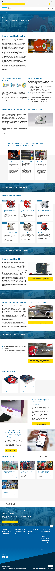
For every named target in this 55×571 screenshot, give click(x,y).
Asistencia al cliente (6, 535)
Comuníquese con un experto (10, 521)
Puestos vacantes (18, 533)
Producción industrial (45, 540)
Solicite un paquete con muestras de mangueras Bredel (41, 423)
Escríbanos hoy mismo (6, 531)
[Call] (46, 8)
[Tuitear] (9, 504)
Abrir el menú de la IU (52, 8)
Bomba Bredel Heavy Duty (43, 232)
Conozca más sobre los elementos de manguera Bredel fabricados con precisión (40, 322)
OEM (42, 549)
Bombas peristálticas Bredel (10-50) (27, 211)
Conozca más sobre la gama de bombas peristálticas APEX (40, 279)
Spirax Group (35, 568)
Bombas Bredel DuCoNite (26, 232)
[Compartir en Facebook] (12, 504)
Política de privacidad (42, 568)
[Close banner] (52, 1)
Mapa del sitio (50, 568)
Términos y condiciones (32, 535)
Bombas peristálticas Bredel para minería (9, 492)
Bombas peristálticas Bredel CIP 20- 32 (44, 211)
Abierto (49, 8)
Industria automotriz (45, 547)
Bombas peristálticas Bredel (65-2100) (10, 211)
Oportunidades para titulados (20, 535)
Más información (7, 133)
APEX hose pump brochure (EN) (27, 386)
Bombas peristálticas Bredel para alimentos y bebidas (43, 472)
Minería (42, 544)
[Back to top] (51, 526)
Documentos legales (32, 533)
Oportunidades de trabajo (20, 531)
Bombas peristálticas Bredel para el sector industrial (9, 472)
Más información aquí (10, 450)
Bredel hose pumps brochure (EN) (10, 386)
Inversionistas (30, 531)
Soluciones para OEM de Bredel (44, 456)
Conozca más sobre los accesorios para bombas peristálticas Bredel (40, 361)
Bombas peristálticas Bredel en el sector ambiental (27, 472)
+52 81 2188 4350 (5, 533)
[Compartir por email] (14, 504)
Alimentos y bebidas (45, 538)
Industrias (6, 12)
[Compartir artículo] (7, 504)
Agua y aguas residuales (45, 542)
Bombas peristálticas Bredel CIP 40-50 (10, 233)
